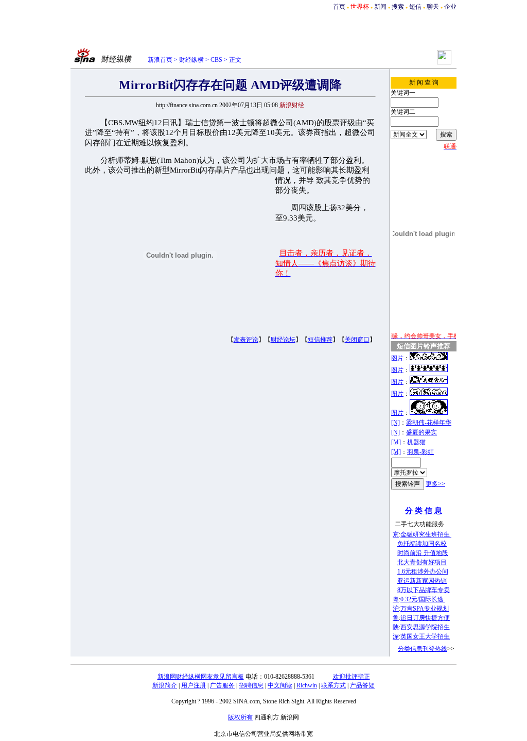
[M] (396, 442)
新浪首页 (160, 59)
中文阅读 (280, 685)
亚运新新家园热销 (422, 580)
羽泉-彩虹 (420, 452)
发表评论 (246, 339)
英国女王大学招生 (425, 636)
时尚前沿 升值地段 (422, 553)
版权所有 (240, 717)
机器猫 (416, 442)
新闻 (380, 6)
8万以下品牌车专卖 (423, 590)
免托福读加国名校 (422, 543)
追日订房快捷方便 (425, 617)
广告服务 (222, 685)
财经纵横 (191, 59)
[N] (395, 422)
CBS (216, 59)
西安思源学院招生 (425, 627)
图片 (397, 358)
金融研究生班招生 (425, 534)
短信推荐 (320, 339)
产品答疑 (362, 685)
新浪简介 (164, 685)
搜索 (398, 6)
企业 (450, 6)
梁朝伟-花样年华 (428, 422)
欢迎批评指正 (351, 676)
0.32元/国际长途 (422, 599)
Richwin (306, 685)
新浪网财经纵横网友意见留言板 (200, 676)
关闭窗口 (357, 339)
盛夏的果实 (421, 432)
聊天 (433, 6)
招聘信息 (251, 685)
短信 (415, 6)
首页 (339, 6)
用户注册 (193, 685)
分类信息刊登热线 (422, 648)
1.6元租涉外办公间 (422, 571)
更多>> (435, 483)
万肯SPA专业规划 (424, 608)
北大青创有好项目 (422, 562)
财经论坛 (283, 339)
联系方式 (333, 685)
